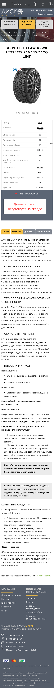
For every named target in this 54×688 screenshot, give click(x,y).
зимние (40, 167)
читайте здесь (43, 575)
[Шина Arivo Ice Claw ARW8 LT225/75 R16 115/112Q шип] (27, 86)
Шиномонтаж (8, 602)
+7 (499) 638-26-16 (42, 10)
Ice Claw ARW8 (40, 128)
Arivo (40, 122)
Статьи (30, 602)
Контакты (6, 599)
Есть (40, 172)
